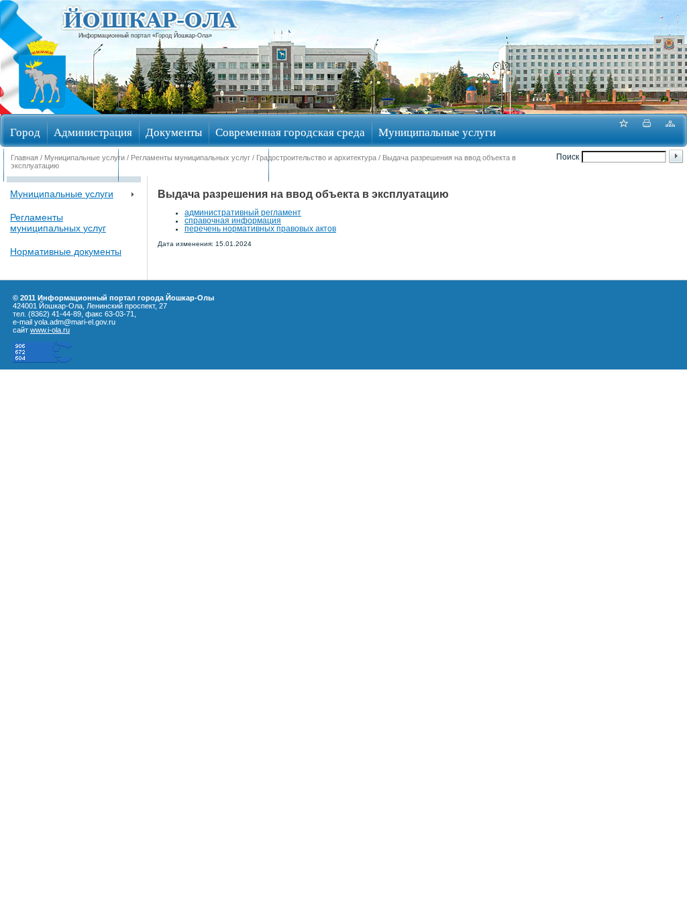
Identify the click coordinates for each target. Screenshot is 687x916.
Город (25, 131)
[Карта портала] (670, 130)
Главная (24, 158)
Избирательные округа (331, 166)
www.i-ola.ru (50, 330)
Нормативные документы (65, 251)
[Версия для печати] (646, 130)
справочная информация (232, 221)
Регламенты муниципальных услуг (190, 158)
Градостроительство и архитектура (316, 158)
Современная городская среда (290, 131)
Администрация (93, 131)
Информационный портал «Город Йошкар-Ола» (145, 35)
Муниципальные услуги (437, 131)
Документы (174, 131)
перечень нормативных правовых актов (260, 229)
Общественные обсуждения (193, 166)
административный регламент (242, 213)
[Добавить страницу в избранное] (623, 130)
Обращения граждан (60, 166)
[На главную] (42, 110)
